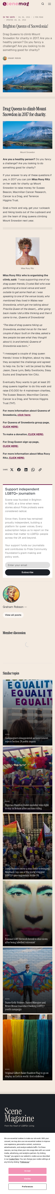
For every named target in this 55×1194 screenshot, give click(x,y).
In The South (9, 17)
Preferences (27, 1187)
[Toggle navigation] (49, 4)
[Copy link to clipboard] (40, 470)
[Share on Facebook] (19, 470)
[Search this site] (43, 4)
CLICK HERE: (10, 426)
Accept (27, 1171)
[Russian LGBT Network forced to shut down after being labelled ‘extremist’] (27, 913)
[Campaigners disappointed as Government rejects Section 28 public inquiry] (27, 712)
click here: (24, 414)
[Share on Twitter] (12, 470)
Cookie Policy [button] (14, 1159)
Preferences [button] (24, 1162)
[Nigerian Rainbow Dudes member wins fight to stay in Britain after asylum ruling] (27, 779)
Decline (27, 1179)
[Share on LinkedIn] (26, 470)
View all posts (13, 614)
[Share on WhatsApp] (33, 470)
